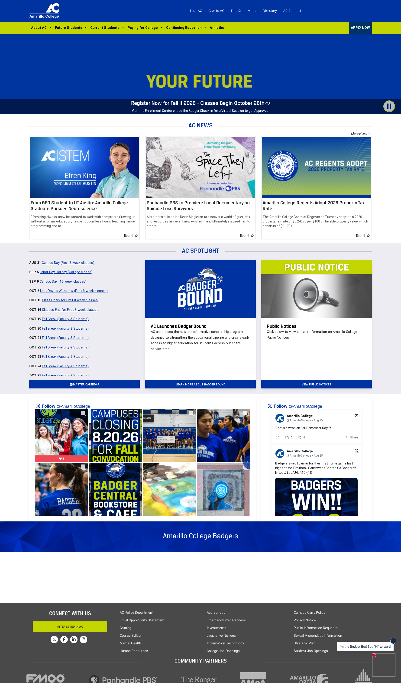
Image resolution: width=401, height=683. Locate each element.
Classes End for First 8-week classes (70, 310)
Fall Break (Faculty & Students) (65, 319)
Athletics (217, 28)
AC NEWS (200, 125)
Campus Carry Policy (309, 613)
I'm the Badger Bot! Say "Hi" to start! (365, 646)
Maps (252, 10)
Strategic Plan (304, 643)
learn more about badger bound (200, 384)
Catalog (126, 628)
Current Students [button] (105, 28)
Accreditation (217, 613)
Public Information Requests (316, 628)
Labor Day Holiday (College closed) (66, 272)
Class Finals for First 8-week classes (70, 300)
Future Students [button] (69, 28)
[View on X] (357, 415)
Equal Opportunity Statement (142, 620)
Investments (216, 628)
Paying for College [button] (144, 28)
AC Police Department (136, 613)
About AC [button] (40, 28)
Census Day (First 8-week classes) (68, 263)
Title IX (236, 10)
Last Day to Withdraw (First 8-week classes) (74, 291)
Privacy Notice (305, 620)
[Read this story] (84, 167)
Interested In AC (70, 626)
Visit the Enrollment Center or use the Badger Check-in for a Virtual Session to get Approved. (200, 111)
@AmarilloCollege (73, 406)
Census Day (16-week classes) (63, 282)
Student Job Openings (311, 651)
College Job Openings (223, 651)
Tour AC (196, 10)
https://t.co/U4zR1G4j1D (293, 472)
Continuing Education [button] (185, 28)
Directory (270, 10)
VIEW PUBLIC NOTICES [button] (316, 384)
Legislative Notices (221, 636)
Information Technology (225, 643)
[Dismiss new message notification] (393, 641)
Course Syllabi (130, 636)
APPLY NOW (360, 28)
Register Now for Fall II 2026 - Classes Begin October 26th (198, 103)
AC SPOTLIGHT (200, 250)
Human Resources (134, 651)
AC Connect (292, 10)
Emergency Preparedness (226, 620)
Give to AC (216, 10)
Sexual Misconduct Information (318, 636)
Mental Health (130, 643)
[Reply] (277, 437)
